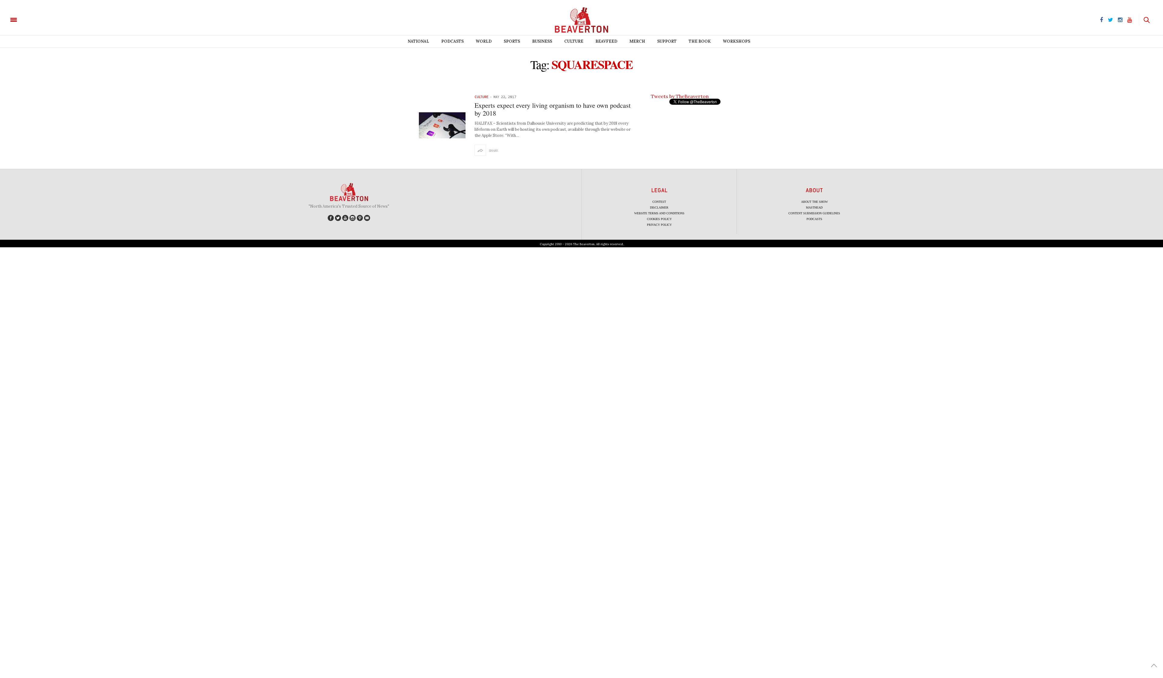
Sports (512, 41)
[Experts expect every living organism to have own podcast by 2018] (442, 125)
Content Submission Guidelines (814, 213)
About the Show (814, 201)
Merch (637, 41)
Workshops (736, 41)
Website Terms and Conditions (659, 213)
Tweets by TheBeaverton (680, 96)
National (418, 41)
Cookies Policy (659, 219)
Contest (659, 201)
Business (542, 41)
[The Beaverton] (34, 19)
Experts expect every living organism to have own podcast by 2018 (553, 109)
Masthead (814, 207)
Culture (573, 41)
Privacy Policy (659, 224)
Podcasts (452, 41)
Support (667, 41)
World (484, 41)
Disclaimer (659, 207)
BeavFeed (606, 41)
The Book (700, 41)
